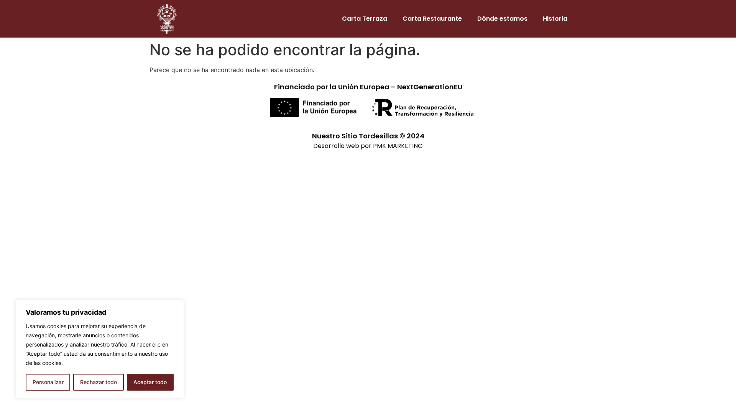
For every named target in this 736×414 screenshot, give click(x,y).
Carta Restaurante (432, 18)
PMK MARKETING (398, 145)
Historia (555, 18)
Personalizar (48, 382)
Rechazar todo (98, 382)
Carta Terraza (364, 18)
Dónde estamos (502, 18)
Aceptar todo (150, 382)
